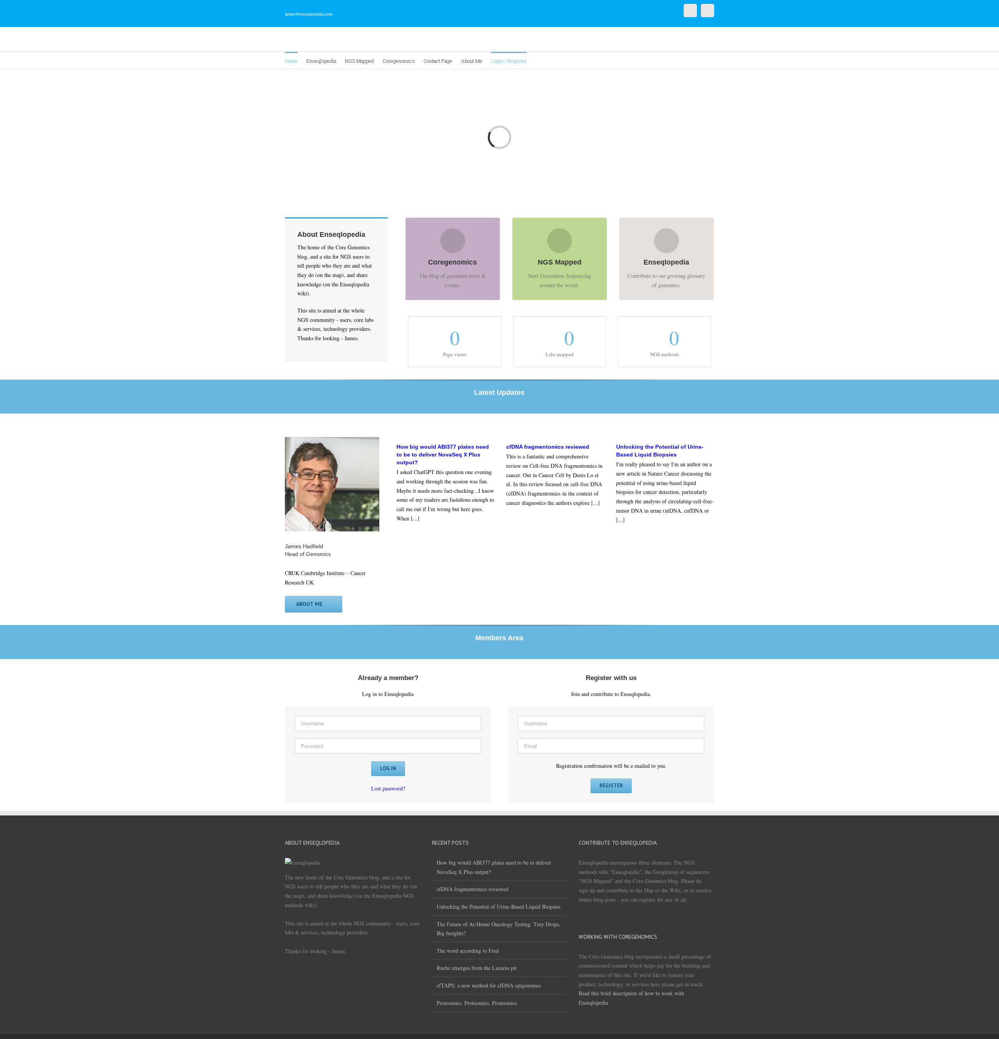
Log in (388, 768)
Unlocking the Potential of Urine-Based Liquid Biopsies (498, 906)
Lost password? (388, 788)
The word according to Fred (468, 950)
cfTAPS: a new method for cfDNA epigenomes (489, 985)
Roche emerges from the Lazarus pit (477, 968)
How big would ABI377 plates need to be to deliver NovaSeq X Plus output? (494, 867)
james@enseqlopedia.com (308, 14)
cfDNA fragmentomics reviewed (472, 889)
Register (611, 785)
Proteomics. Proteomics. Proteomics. (477, 1003)
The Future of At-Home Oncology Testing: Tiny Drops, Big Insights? (498, 928)
